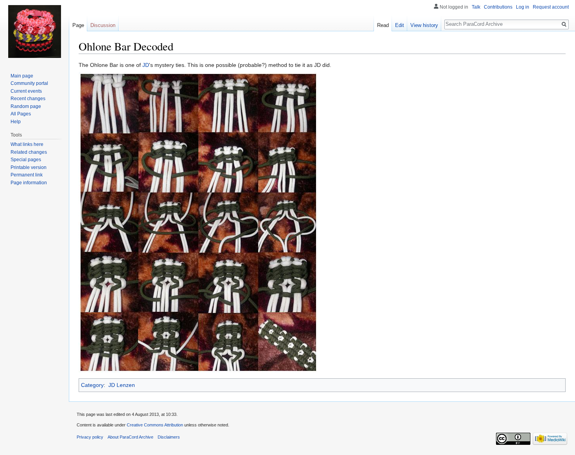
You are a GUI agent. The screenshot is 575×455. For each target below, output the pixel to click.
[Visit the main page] (34, 31)
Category (92, 385)
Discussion (102, 25)
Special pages (26, 159)
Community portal (29, 83)
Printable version (29, 167)
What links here (27, 144)
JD (145, 65)
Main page (22, 76)
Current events (26, 91)
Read (383, 25)
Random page (26, 106)
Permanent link (27, 175)
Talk (476, 7)
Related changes (29, 152)
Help (16, 121)
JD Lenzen (121, 385)
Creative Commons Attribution (155, 425)
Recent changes (28, 98)
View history (424, 25)
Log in (522, 7)
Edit (399, 25)
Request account (551, 7)
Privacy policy (90, 437)
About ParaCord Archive (130, 437)
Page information (29, 182)
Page (78, 25)
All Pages (21, 114)
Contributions (498, 7)
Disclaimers (169, 437)
